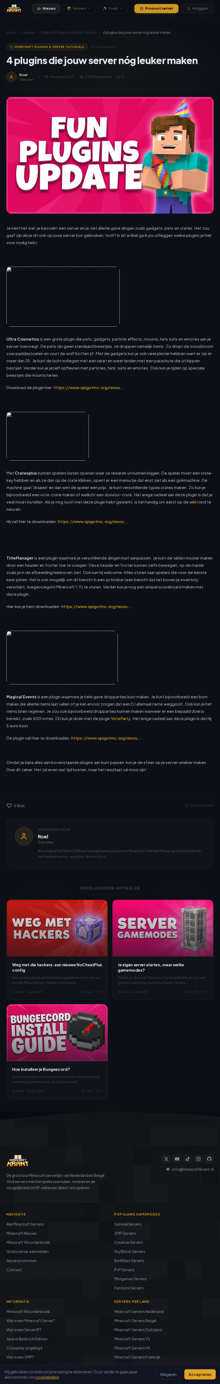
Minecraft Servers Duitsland (138, 1329)
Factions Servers (129, 1287)
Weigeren (168, 1374)
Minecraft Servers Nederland (139, 1311)
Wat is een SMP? (20, 1357)
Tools (113, 8)
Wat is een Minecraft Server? (30, 1320)
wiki (192, 501)
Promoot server (159, 8)
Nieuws (49, 8)
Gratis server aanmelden (27, 1251)
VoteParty (121, 718)
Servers (79, 8)
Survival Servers (127, 1224)
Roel (43, 836)
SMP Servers (125, 1233)
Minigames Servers (130, 1278)
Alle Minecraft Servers (25, 1224)
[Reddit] (209, 1159)
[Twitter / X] (166, 1159)
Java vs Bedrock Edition (26, 1338)
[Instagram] (198, 1159)
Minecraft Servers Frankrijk (137, 1357)
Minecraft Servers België (135, 1320)
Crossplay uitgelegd (24, 1347)
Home (11, 33)
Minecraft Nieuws (21, 1233)
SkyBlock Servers (129, 1251)
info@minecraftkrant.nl (193, 1169)
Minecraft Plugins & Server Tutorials (69, 33)
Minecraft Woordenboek (28, 1242)
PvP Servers (124, 1269)
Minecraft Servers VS (132, 1338)
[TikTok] (188, 1159)
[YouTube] (177, 1159)
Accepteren (200, 1374)
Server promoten (21, 1260)
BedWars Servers (129, 1260)
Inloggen (200, 8)
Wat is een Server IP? (23, 1329)
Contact (14, 1269)
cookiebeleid (47, 1377)
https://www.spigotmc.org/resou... (89, 387)
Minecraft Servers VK (132, 1347)
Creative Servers (128, 1242)
